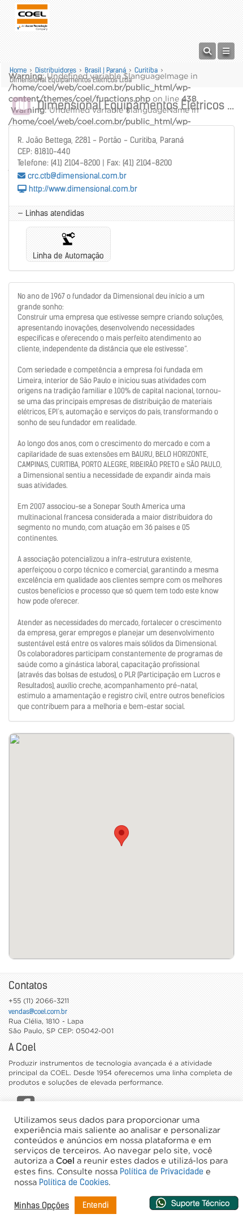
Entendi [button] (96, 1205)
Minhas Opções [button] (41, 1205)
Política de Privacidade (161, 1171)
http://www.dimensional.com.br (82, 189)
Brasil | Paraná (105, 70)
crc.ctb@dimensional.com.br (76, 176)
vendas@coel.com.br (37, 1011)
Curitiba (146, 70)
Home (18, 70)
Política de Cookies (74, 1182)
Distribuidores (55, 70)
